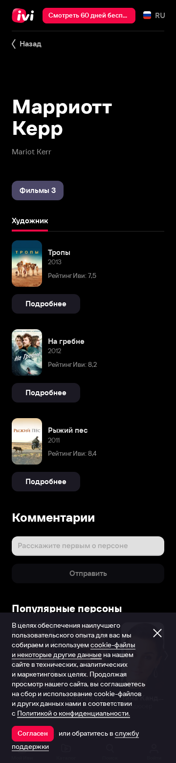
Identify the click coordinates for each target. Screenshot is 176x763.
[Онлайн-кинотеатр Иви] (25, 15)
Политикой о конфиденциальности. (73, 713)
